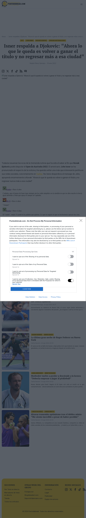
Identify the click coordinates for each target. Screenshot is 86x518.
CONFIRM (27, 289)
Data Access (43, 297)
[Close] (82, 221)
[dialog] (43, 259)
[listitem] (43, 251)
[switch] (71, 256)
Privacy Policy (56, 297)
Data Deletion (30, 297)
